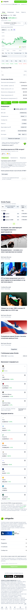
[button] (23, 113)
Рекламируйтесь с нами (7, 145)
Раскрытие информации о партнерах (8, 203)
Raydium (10, 165)
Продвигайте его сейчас (22, 409)
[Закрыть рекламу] (24, 366)
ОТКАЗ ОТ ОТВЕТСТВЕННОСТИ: (8, 580)
